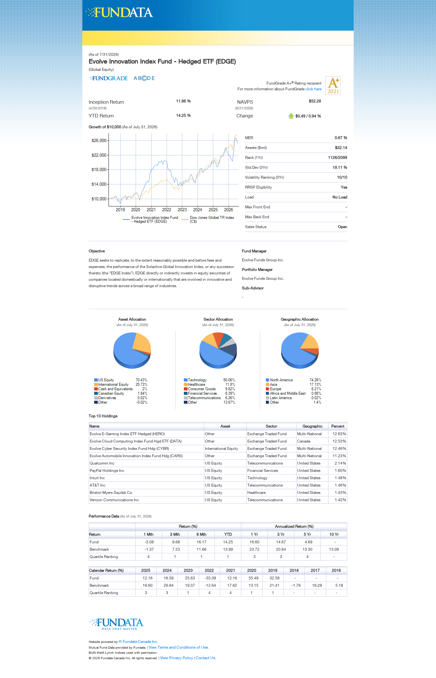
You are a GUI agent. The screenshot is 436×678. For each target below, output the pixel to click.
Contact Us (205, 657)
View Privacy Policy (176, 657)
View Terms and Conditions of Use (178, 647)
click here (313, 88)
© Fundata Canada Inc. (138, 641)
